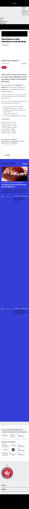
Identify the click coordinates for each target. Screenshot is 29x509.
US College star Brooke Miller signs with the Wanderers (13, 185)
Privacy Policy (13, 147)
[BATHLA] (5, 435)
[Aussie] (13, 445)
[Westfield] (21, 454)
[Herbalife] (21, 435)
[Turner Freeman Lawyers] (13, 435)
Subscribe (7, 155)
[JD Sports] (13, 449)
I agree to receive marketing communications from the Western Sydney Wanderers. (14, 150)
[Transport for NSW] (13, 454)
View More (25, 163)
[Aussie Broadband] (5, 445)
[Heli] (5, 449)
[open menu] (1, 15)
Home (3, 37)
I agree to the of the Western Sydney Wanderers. (13, 147)
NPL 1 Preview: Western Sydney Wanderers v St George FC (20, 199)
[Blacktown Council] (21, 445)
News (7, 37)
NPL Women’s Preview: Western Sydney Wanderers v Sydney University (20, 312)
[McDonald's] (22, 449)
